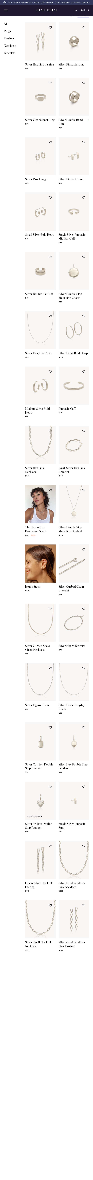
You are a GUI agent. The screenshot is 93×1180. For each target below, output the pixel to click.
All (6, 23)
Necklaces (10, 45)
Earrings (9, 38)
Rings (7, 31)
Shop (6, 10)
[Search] (76, 10)
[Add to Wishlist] (50, 27)
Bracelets (9, 52)
